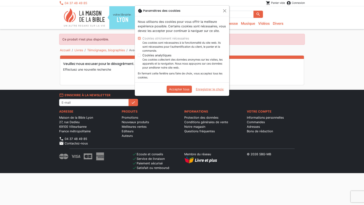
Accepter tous (179, 89)
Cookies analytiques (156, 55)
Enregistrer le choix (210, 89)
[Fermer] (225, 11)
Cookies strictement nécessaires (165, 38)
